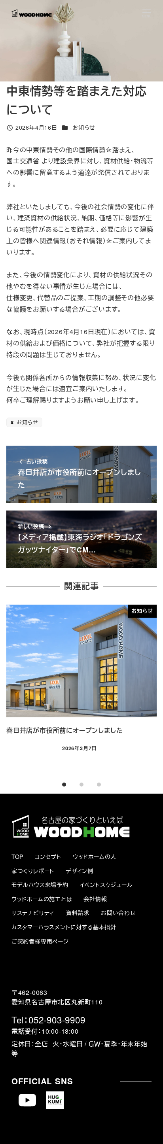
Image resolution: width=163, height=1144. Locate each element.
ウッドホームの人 (94, 856)
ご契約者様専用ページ (40, 941)
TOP (17, 856)
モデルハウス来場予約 (39, 885)
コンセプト (48, 856)
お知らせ (83, 127)
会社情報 (95, 899)
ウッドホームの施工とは (41, 899)
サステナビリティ (33, 913)
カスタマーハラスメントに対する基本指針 (63, 927)
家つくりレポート (32, 871)
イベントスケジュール (106, 885)
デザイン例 (79, 871)
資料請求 (77, 913)
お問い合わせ (118, 913)
